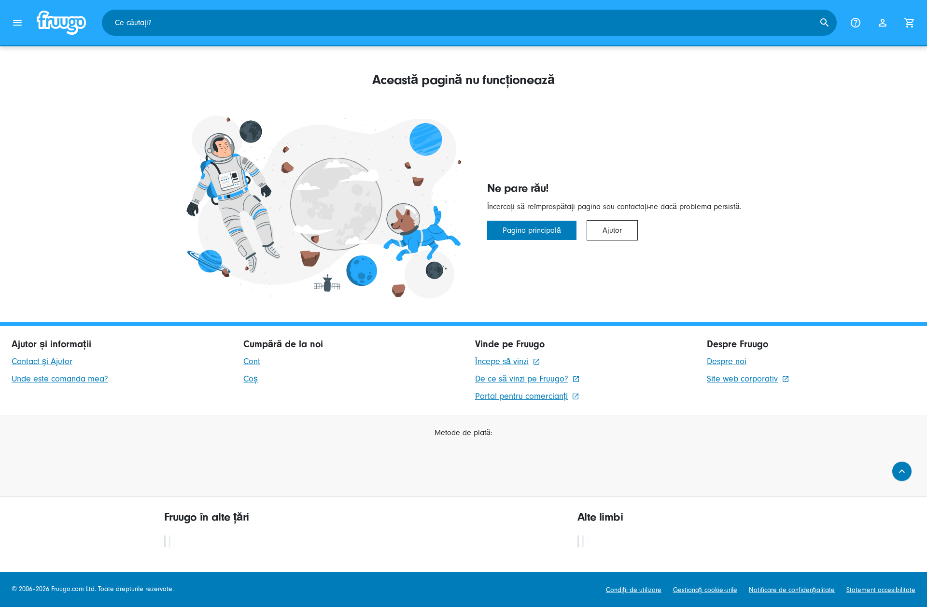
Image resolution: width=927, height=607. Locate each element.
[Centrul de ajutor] (855, 22)
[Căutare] (824, 22)
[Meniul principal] (17, 22)
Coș (250, 379)
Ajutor (612, 230)
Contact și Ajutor (42, 361)
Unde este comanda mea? (60, 379)
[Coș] (909, 22)
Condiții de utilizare (633, 590)
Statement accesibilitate (880, 590)
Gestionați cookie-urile (705, 590)
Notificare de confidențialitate (792, 590)
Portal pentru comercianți (521, 396)
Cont (251, 361)
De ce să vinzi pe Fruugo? (521, 379)
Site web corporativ (742, 379)
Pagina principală (532, 230)
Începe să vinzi (502, 361)
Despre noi (726, 361)
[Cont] (882, 22)
